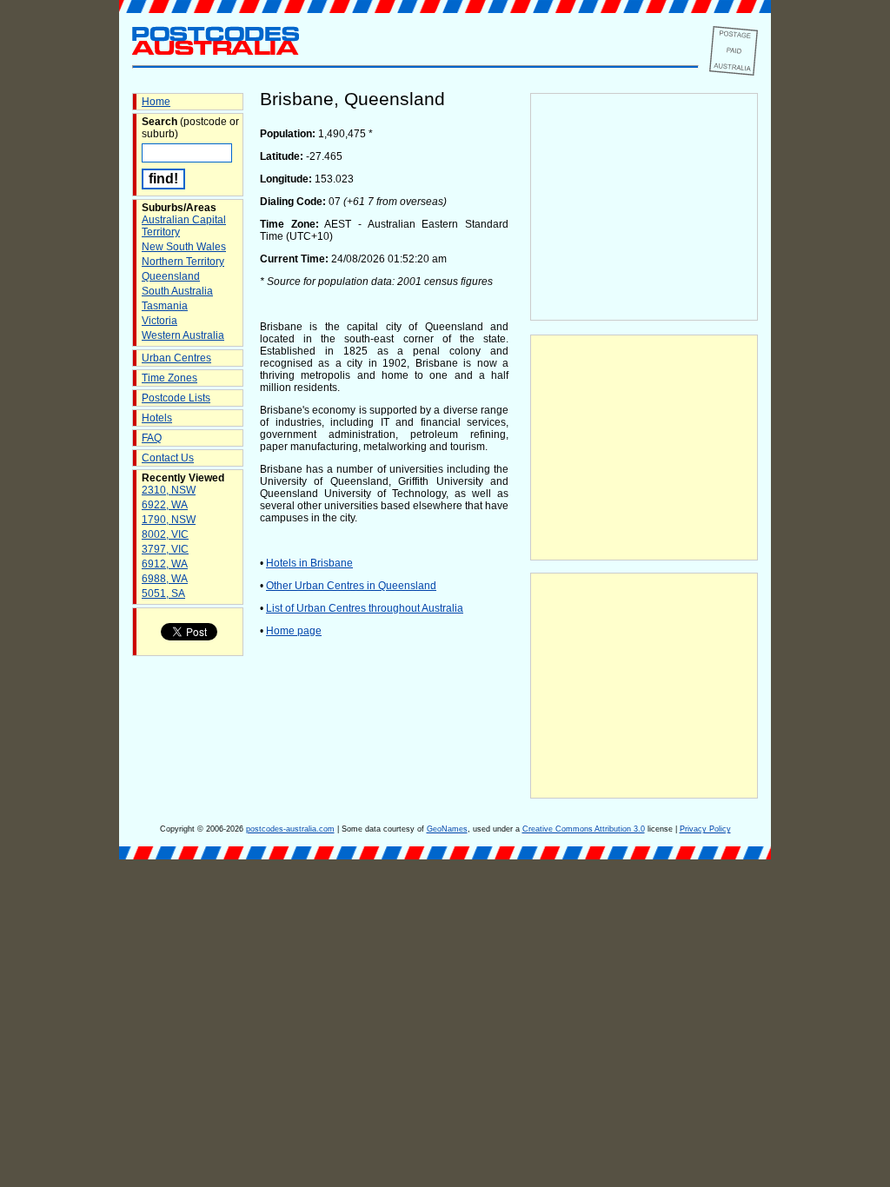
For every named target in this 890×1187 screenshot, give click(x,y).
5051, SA (163, 593)
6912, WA (165, 564)
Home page (294, 631)
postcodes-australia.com (290, 829)
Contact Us (168, 458)
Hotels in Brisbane (309, 563)
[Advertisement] (644, 447)
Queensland (171, 276)
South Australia (177, 291)
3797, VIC (165, 549)
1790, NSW (169, 520)
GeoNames (447, 829)
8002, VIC (165, 534)
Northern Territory (183, 261)
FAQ (152, 438)
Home (156, 102)
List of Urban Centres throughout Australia (364, 608)
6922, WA (165, 505)
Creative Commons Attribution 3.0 (583, 829)
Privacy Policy (705, 829)
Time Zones (169, 378)
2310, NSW (169, 490)
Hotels (157, 418)
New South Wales (184, 247)
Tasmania (165, 306)
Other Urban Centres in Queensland (351, 586)
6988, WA (165, 579)
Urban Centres (176, 358)
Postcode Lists (176, 398)
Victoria (159, 321)
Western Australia (183, 335)
